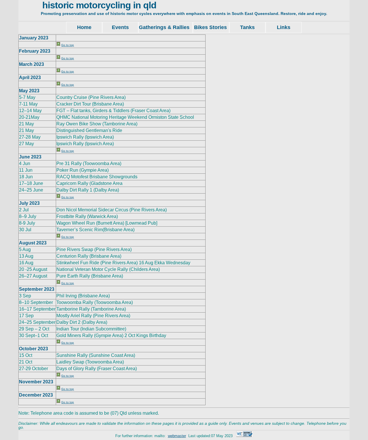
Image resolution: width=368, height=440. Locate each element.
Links (283, 27)
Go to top (67, 45)
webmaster (177, 436)
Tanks (247, 27)
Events (120, 27)
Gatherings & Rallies (165, 27)
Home (84, 27)
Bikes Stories (211, 27)
